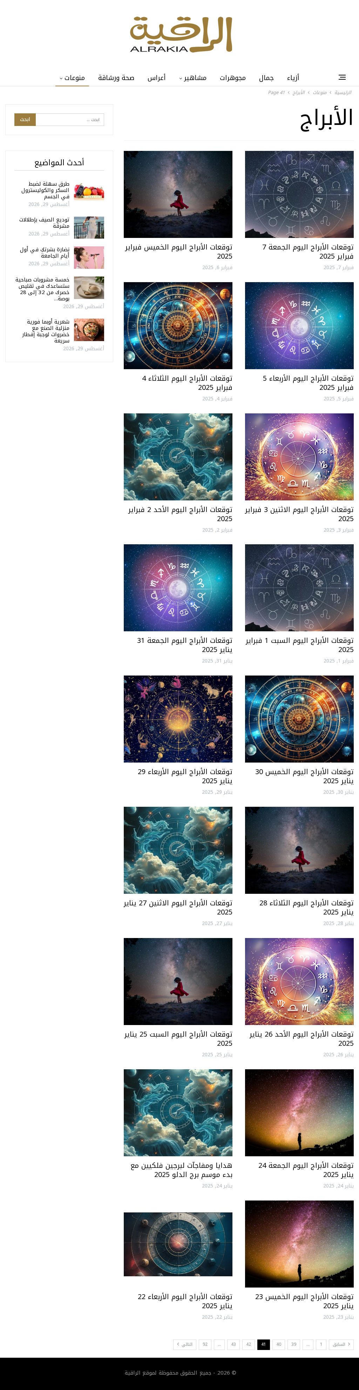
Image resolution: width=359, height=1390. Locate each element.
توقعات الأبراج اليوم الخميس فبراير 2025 (178, 251)
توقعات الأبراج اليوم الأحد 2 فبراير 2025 (180, 514)
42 (248, 1344)
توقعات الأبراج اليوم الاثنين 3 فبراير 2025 (299, 514)
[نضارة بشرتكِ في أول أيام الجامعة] (89, 257)
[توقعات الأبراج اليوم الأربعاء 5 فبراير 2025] (299, 325)
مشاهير (195, 78)
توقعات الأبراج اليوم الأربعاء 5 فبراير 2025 (308, 383)
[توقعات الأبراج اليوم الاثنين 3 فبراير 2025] (299, 456)
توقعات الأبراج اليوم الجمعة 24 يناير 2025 (306, 1170)
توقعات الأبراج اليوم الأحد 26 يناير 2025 (302, 1038)
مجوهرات (233, 78)
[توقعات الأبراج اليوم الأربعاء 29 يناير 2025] (178, 719)
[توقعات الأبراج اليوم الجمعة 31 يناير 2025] (178, 587)
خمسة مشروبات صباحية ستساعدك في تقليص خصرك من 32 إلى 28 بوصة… (42, 289)
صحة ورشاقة (116, 78)
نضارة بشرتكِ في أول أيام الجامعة (44, 253)
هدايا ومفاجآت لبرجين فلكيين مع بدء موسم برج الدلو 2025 (181, 1170)
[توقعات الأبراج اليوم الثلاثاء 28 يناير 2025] (299, 850)
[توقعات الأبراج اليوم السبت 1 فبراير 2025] (299, 587)
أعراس (157, 78)
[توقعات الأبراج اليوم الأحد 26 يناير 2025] (299, 981)
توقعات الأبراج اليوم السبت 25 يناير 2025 (178, 1038)
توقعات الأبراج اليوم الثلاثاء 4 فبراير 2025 (187, 383)
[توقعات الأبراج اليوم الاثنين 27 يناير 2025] (178, 850)
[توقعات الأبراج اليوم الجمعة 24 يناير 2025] (299, 1112)
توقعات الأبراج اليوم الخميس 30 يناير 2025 (304, 776)
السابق (340, 1344)
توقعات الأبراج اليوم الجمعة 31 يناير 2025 (184, 645)
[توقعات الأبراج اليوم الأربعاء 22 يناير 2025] (178, 1244)
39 (293, 1344)
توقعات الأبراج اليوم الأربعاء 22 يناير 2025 (185, 1301)
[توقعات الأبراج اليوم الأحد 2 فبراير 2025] (178, 456)
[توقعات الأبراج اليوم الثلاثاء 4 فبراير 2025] (178, 325)
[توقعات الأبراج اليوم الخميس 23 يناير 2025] (299, 1244)
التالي (186, 1344)
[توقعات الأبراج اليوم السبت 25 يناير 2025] (178, 981)
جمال (266, 78)
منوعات (75, 78)
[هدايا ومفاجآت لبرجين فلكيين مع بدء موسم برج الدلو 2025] (178, 1112)
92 (205, 1344)
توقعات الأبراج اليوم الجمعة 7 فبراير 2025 (308, 251)
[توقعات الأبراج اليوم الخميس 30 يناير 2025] (299, 719)
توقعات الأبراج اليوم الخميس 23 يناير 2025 (304, 1301)
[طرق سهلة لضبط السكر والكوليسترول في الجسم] (89, 192)
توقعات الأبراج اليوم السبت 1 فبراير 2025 (300, 645)
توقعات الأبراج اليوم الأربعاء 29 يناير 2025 (185, 776)
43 (233, 1344)
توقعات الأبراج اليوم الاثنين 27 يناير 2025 (178, 907)
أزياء (293, 78)
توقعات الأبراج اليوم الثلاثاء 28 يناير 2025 (306, 907)
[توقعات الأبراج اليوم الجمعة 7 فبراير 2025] (299, 194)
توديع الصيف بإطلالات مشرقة (44, 223)
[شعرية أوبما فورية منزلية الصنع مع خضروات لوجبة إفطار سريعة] (89, 330)
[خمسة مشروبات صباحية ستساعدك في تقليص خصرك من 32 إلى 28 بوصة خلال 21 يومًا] (89, 288)
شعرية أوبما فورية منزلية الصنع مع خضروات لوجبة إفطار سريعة (45, 331)
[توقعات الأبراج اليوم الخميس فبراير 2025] (178, 194)
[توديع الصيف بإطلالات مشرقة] (89, 228)
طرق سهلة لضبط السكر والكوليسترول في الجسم (45, 190)
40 (278, 1344)
